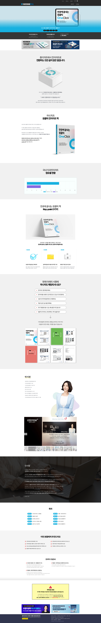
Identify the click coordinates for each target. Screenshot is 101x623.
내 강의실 (77, 4)
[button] (64, 34)
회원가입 (67, 1)
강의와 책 (72, 4)
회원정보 (71, 1)
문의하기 (59, 619)
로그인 (63, 1)
